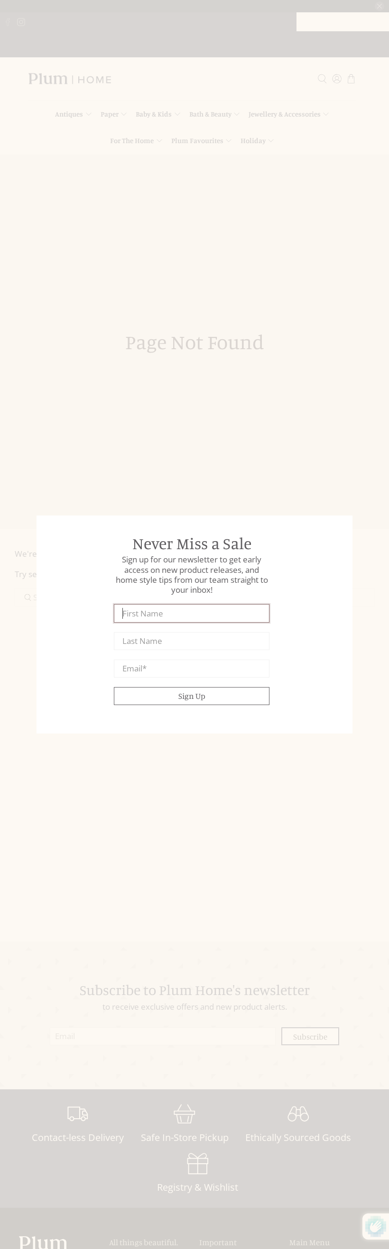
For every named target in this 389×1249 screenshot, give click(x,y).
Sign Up (191, 696)
